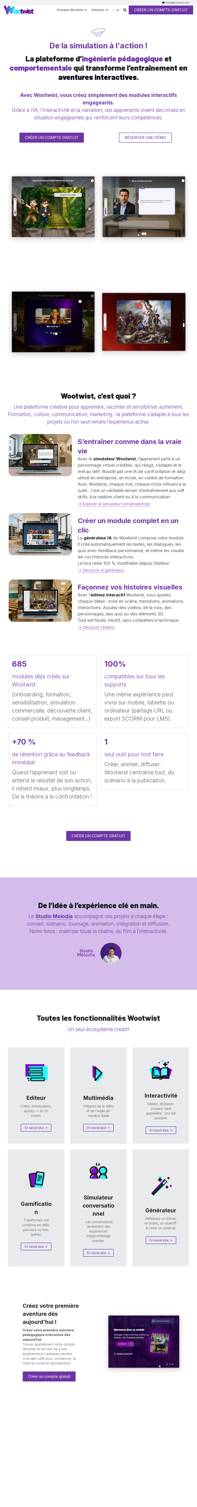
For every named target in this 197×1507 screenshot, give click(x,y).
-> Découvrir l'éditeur (96, 627)
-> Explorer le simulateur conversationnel (114, 504)
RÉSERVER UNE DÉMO (145, 137)
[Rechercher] (124, 10)
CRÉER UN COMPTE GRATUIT (161, 10)
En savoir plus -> (36, 1128)
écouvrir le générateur (104, 570)
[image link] (19, 9)
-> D (81, 570)
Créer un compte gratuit (49, 1376)
